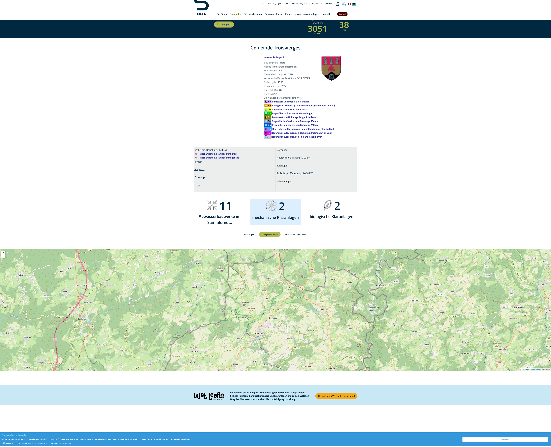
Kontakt (326, 14)
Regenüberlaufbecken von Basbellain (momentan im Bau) (299, 133)
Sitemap (315, 3)
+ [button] (3, 252)
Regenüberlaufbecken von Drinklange (289, 113)
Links (286, 3)
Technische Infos (253, 14)
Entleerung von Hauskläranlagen (302, 14)
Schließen (505, 439)
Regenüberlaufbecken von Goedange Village (293, 125)
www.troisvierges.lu (274, 57)
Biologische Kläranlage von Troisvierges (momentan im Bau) (301, 105)
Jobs (264, 3)
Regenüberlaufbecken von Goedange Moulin (292, 121)
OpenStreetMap (536, 369)
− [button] (3, 256)
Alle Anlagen (249, 234)
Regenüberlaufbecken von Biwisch (287, 109)
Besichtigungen (274, 3)
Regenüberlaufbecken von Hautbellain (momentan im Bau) (300, 129)
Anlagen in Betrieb (270, 234)
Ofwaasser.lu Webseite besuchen (335, 396)
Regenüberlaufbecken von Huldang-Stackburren (294, 137)
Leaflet (524, 369)
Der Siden (222, 14)
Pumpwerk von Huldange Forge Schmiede (291, 117)
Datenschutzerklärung (180, 439)
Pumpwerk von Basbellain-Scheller (288, 101)
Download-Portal (273, 14)
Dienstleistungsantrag (300, 3)
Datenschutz (326, 3)
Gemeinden (235, 14)
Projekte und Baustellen (295, 234)
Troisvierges (223, 24)
